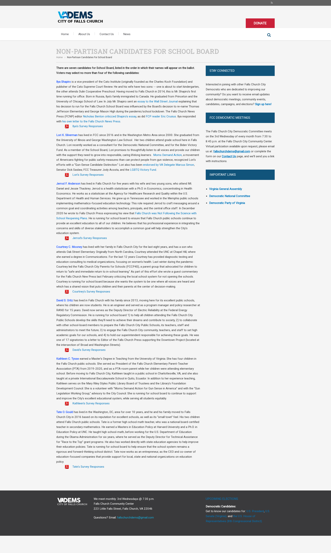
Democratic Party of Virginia (227, 203)
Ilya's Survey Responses (87, 126)
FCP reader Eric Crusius (161, 116)
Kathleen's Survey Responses (91, 403)
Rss (272, 3)
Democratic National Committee (229, 196)
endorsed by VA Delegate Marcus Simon (168, 164)
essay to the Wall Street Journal (158, 101)
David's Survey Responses (89, 350)
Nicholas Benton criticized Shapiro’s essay (109, 116)
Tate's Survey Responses (88, 466)
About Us (84, 34)
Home (65, 34)
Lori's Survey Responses (88, 174)
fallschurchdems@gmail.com (135, 517)
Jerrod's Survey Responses (89, 238)
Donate (260, 23)
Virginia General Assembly (225, 189)
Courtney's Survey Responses (91, 291)
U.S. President (255, 511)
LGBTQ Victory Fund (143, 169)
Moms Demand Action (167, 155)
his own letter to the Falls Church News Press (91, 121)
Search (269, 35)
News (126, 34)
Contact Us (107, 34)
